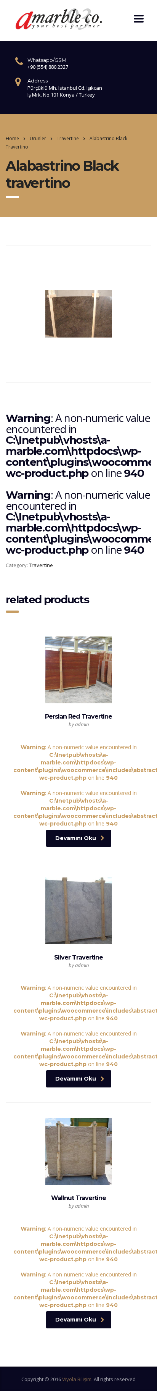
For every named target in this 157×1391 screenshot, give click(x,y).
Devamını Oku (75, 838)
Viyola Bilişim (76, 1379)
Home (12, 138)
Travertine (41, 565)
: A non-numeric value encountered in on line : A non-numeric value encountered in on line (78, 770)
